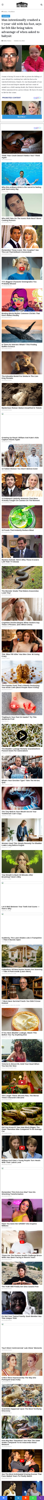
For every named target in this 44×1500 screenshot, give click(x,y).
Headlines (11, 11)
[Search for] (41, 5)
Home (5, 11)
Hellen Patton (7, 41)
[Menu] (3, 5)
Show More (21, 117)
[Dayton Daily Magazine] (22, 4)
